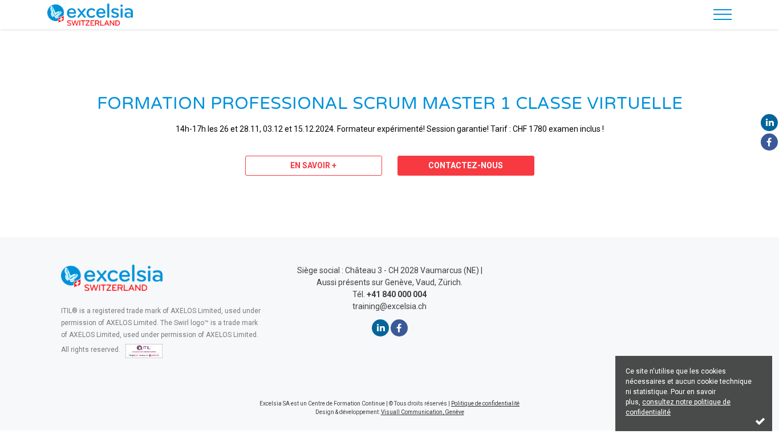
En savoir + (313, 165)
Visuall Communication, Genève (422, 412)
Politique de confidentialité (485, 403)
